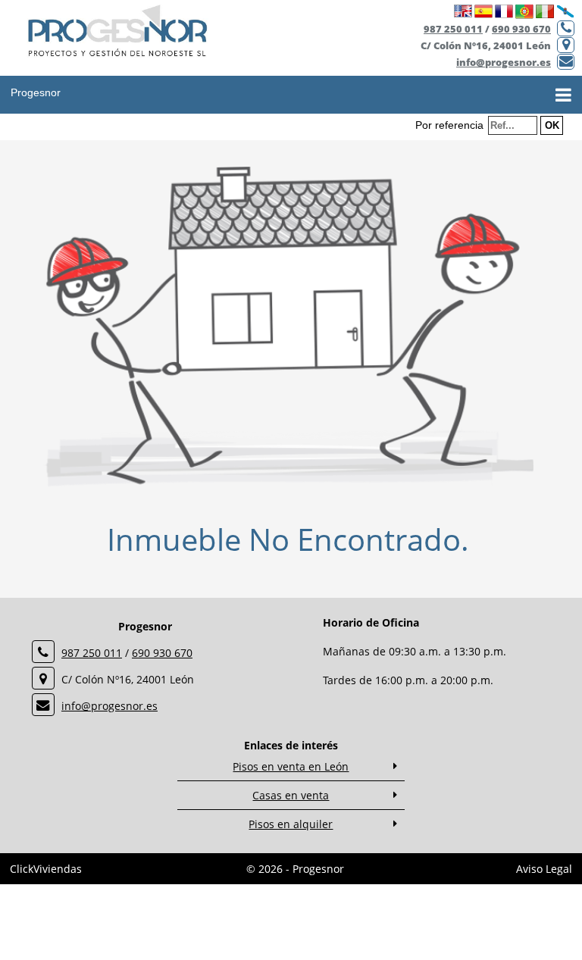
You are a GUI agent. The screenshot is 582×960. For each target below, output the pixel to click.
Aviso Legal (544, 868)
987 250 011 (453, 29)
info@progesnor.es (503, 62)
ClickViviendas (46, 868)
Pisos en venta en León (291, 766)
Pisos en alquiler (291, 824)
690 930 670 (521, 29)
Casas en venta (290, 795)
